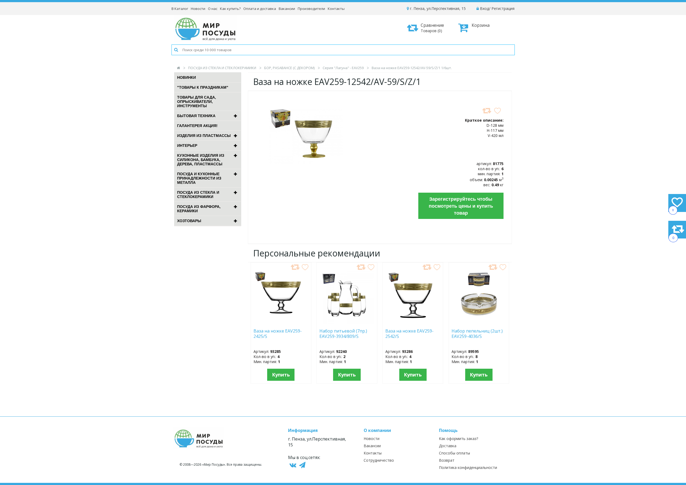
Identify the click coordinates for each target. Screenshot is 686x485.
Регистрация (502, 8)
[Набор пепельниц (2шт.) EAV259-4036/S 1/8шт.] (479, 323)
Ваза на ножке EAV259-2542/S (409, 334)
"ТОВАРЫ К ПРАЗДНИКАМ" (202, 87)
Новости (198, 8)
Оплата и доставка (259, 8)
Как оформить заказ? (458, 438)
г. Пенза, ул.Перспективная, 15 (437, 8)
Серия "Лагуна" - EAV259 (343, 67)
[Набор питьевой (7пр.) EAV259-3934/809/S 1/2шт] (347, 323)
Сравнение (432, 27)
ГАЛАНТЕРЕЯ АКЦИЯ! (197, 126)
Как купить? (230, 8)
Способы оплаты (454, 453)
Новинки (186, 77)
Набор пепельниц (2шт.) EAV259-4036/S (477, 334)
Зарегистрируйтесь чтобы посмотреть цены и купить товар (461, 205)
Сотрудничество (379, 460)
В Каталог (180, 8)
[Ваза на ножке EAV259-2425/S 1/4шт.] (281, 323)
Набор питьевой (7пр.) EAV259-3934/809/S (343, 334)
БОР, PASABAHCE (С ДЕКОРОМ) (289, 67)
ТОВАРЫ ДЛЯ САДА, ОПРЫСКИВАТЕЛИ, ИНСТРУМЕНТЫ (196, 101)
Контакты (336, 8)
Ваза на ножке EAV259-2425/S (277, 334)
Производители (311, 8)
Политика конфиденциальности (468, 467)
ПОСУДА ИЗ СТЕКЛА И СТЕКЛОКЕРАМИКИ (222, 67)
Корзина (481, 25)
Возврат (446, 460)
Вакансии (287, 8)
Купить (281, 374)
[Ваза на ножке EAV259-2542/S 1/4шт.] (413, 323)
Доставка (447, 445)
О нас (212, 8)
